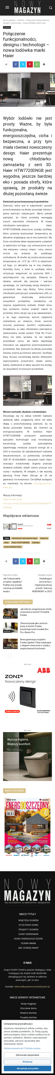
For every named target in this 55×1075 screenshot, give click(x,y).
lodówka (35, 542)
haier (6, 542)
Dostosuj (27, 1061)
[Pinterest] (30, 64)
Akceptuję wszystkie (27, 1068)
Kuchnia (20, 20)
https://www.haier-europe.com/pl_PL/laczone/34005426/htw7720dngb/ (27, 503)
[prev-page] (5, 656)
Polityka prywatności (13, 1048)
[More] (44, 64)
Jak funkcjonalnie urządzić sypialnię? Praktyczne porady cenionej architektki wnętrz (12, 585)
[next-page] (10, 656)
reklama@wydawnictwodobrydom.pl (32, 986)
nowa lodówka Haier (12, 547)
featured (44, 538)
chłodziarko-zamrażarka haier (24, 538)
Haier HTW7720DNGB (20, 542)
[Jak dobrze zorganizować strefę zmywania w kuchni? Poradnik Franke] (10, 613)
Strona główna (9, 20)
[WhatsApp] (37, 64)
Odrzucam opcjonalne (27, 1055)
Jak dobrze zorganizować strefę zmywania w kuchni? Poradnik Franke (35, 612)
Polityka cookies (32, 1048)
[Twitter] (23, 64)
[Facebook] (16, 64)
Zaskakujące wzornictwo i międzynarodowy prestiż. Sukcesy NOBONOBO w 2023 (42, 585)
